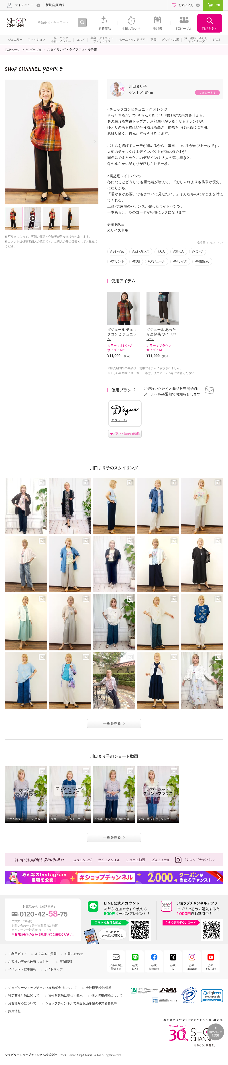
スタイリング (82, 859)
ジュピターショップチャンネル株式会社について (42, 987)
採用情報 (14, 1011)
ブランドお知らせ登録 (126, 433)
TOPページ (12, 49)
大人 (162, 251)
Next (94, 142)
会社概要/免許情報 (99, 987)
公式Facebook (154, 967)
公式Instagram (192, 967)
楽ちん (179, 251)
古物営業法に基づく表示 (65, 995)
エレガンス (141, 251)
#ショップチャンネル (199, 859)
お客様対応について (22, 1003)
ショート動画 (135, 859)
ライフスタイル (109, 859)
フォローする (207, 92)
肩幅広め (203, 261)
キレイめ (118, 251)
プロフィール (160, 859)
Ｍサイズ (181, 261)
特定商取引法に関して (23, 995)
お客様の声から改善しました (28, 961)
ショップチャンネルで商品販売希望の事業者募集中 (81, 1003)
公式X (172, 967)
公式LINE (135, 967)
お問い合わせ (73, 954)
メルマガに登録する (116, 967)
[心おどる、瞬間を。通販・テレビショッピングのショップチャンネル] (16, 22)
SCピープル (34, 49)
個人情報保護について (107, 995)
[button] (212, 995)
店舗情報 (66, 961)
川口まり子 (138, 86)
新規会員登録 (55, 5)
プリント (118, 261)
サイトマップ (53, 969)
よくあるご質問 (46, 954)
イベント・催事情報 (22, 969)
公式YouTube (211, 967)
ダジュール (157, 261)
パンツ (198, 251)
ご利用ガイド (17, 954)
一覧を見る (112, 723)
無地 (137, 261)
